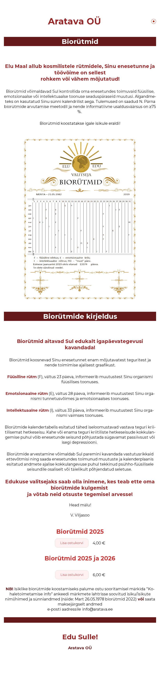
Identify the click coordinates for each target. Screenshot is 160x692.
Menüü (153, 21)
